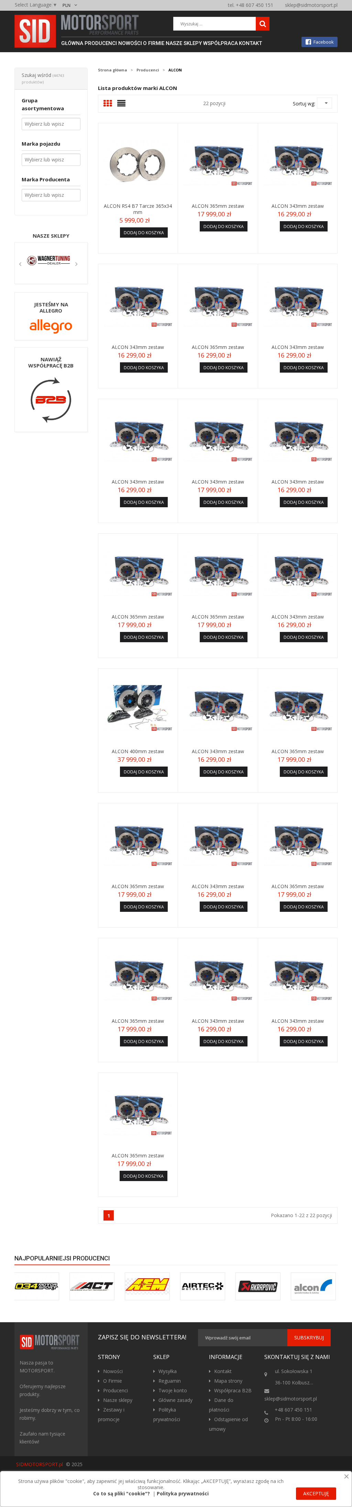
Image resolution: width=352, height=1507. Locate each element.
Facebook (324, 42)
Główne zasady (175, 1400)
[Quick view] (138, 163)
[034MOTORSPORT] (36, 1286)
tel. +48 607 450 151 (250, 5)
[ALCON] (313, 1286)
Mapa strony (228, 1381)
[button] (20, 263)
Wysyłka (167, 1371)
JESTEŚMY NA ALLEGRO (51, 307)
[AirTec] (202, 1286)
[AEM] (147, 1286)
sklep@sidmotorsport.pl (311, 5)
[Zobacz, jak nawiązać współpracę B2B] (51, 399)
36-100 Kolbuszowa (296, 1382)
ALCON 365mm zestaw (218, 206)
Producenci (115, 1390)
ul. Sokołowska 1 (293, 1371)
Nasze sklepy (51, 235)
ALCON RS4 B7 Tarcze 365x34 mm (138, 209)
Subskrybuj (309, 1337)
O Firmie (112, 1381)
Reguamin (169, 1381)
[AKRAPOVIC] (257, 1286)
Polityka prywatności (183, 1493)
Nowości (113, 1371)
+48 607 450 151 (293, 1409)
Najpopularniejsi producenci (62, 1258)
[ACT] (91, 1286)
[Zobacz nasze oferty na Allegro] (51, 325)
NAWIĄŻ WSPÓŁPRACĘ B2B (51, 362)
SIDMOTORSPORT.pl (39, 1464)
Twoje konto (172, 1390)
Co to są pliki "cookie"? (121, 1493)
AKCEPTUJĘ (316, 1493)
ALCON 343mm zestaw (298, 206)
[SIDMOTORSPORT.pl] (51, 1342)
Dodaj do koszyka (144, 233)
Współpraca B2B (233, 1390)
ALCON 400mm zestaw (138, 751)
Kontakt (223, 1371)
